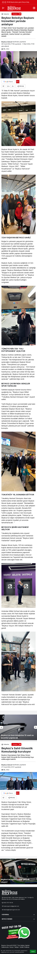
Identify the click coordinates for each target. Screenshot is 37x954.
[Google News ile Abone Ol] (8, 81)
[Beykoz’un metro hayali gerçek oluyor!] (18, 871)
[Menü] (3, 8)
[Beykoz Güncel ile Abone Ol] (18, 81)
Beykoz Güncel (6, 42)
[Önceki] (3, 2)
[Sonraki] (5, 2)
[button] (34, 8)
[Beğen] (3, 86)
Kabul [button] (33, 951)
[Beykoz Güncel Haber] (14, 8)
